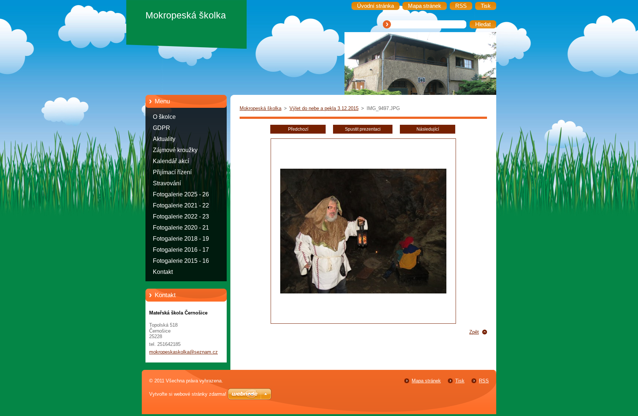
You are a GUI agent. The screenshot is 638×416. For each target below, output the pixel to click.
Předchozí (298, 129)
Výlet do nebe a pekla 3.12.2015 (324, 108)
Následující (427, 129)
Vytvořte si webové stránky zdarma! (187, 394)
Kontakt (163, 272)
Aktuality (164, 139)
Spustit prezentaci (363, 129)
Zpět (474, 332)
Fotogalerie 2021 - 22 (181, 205)
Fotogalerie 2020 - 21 (181, 227)
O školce (164, 117)
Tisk (459, 381)
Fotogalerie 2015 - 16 (181, 261)
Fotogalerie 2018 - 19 (181, 238)
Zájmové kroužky (175, 150)
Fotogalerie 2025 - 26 (181, 194)
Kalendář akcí (171, 161)
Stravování (167, 183)
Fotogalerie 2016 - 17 (181, 250)
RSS (484, 381)
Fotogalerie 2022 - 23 (181, 216)
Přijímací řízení (172, 172)
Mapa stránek (426, 381)
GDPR (161, 128)
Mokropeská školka (260, 108)
